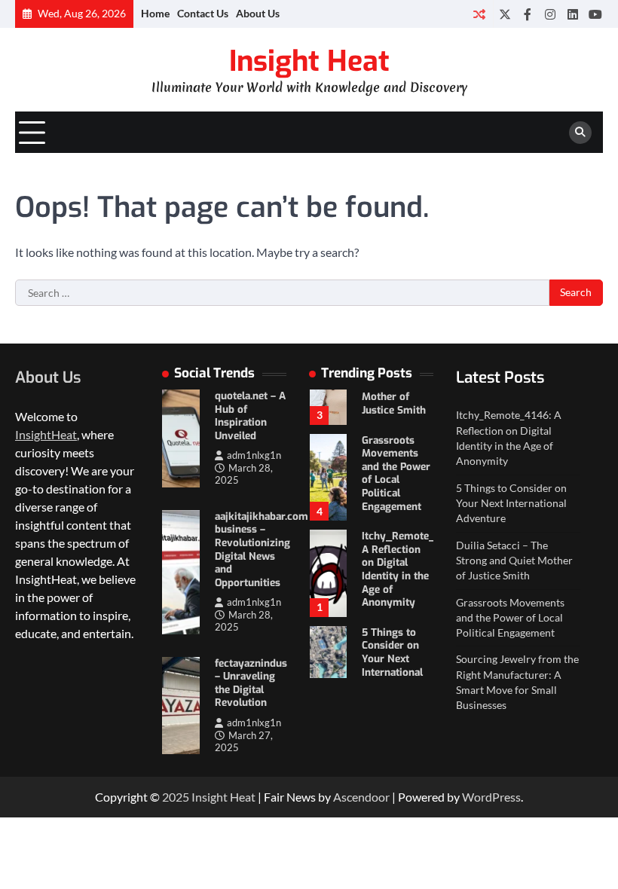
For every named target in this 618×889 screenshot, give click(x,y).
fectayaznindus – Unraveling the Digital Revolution (251, 683)
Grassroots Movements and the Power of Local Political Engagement (396, 473)
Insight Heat (309, 61)
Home (155, 14)
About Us (258, 14)
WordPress (491, 797)
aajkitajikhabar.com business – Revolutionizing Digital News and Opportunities (261, 549)
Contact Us (202, 14)
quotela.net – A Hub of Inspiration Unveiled (250, 415)
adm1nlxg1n (254, 455)
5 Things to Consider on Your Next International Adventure (392, 658)
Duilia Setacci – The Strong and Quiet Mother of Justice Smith (514, 560)
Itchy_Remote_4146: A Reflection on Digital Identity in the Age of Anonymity (410, 569)
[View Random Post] (479, 14)
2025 (176, 797)
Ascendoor (361, 797)
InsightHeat (46, 434)
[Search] (580, 132)
